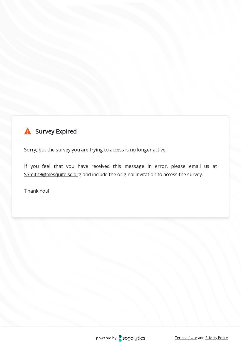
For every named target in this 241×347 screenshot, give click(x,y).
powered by (106, 338)
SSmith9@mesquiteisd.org (52, 174)
